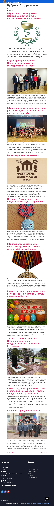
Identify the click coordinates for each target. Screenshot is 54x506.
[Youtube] (8, 491)
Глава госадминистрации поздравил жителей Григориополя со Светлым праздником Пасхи (26, 294)
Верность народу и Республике (23, 410)
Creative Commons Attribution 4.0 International (38, 503)
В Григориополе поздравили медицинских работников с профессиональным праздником (24, 16)
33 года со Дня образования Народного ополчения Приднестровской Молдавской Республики (23, 342)
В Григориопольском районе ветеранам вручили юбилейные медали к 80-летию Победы (23, 246)
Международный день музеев (23, 155)
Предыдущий (11, 452)
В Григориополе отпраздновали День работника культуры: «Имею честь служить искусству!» (26, 110)
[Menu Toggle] (1, 2)
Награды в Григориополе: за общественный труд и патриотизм (25, 200)
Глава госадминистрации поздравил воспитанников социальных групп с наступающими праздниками (26, 391)
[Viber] (5, 491)
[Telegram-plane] (2, 491)
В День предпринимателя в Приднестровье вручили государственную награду (21, 63)
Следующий (43, 452)
